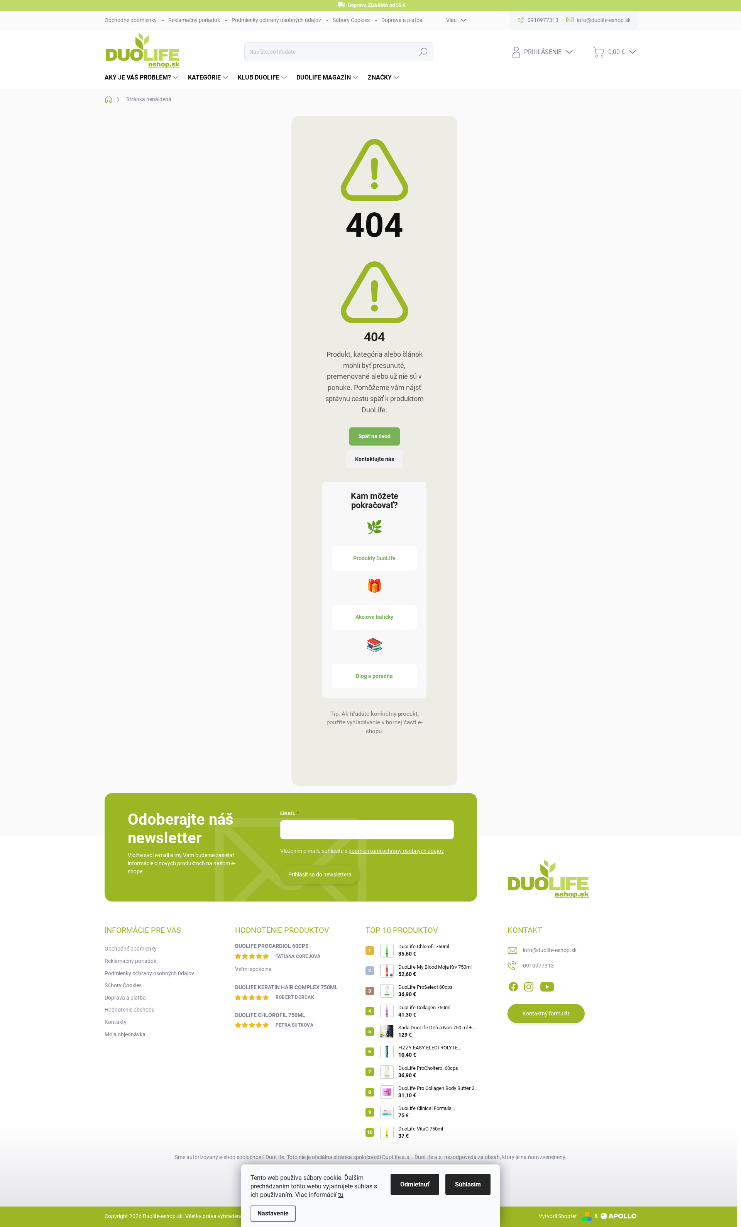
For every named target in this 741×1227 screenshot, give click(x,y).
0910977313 (538, 966)
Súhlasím (468, 1184)
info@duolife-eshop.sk (550, 950)
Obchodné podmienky (131, 20)
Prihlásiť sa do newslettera (320, 874)
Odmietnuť (415, 1184)
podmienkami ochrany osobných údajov (396, 851)
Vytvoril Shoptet (558, 1216)
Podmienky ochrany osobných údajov (276, 20)
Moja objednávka (125, 1034)
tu (340, 1194)
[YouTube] (547, 985)
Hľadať (423, 52)
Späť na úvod (375, 436)
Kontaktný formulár (546, 1013)
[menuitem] (142, 77)
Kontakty (116, 1022)
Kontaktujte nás (374, 459)
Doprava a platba (402, 20)
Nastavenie (273, 1213)
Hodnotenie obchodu (130, 1010)
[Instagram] (529, 985)
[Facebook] (513, 985)
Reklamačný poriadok (194, 20)
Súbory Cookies (351, 20)
